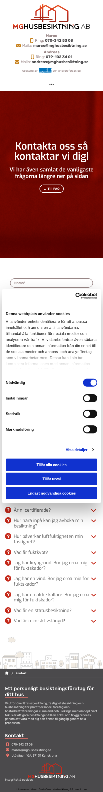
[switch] (90, 398)
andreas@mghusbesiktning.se (60, 62)
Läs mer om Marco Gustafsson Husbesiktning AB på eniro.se (51, 789)
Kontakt (21, 673)
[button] (51, 84)
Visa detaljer (77, 450)
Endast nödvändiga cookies (52, 493)
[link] (93, 511)
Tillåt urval (51, 479)
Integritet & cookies (19, 779)
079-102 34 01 (59, 57)
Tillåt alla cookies (51, 464)
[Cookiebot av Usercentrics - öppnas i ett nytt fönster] (75, 296)
